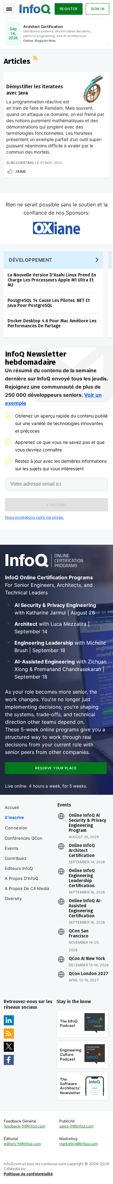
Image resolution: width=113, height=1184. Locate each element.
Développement (30, 260)
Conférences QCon (23, 838)
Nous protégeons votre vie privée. (34, 517)
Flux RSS (36, 58)
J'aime (20, 171)
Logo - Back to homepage (35, 8)
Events (11, 848)
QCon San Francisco (79, 934)
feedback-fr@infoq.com (24, 1126)
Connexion (16, 827)
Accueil (12, 807)
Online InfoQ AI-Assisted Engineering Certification (85, 908)
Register (69, 9)
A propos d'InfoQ (21, 878)
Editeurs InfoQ (19, 868)
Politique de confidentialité (28, 1173)
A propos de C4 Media (27, 888)
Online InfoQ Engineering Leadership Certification (82, 878)
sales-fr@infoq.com (76, 1126)
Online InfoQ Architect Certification (82, 850)
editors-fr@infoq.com (22, 1143)
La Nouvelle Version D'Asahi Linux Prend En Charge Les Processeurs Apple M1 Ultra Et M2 (52, 280)
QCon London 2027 (88, 973)
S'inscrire (14, 817)
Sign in (98, 9)
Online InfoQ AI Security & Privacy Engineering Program (87, 823)
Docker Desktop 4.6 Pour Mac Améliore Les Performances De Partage (52, 323)
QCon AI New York (87, 958)
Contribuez (15, 858)
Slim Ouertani (20, 163)
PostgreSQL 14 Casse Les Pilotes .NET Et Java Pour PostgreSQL (49, 303)
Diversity (13, 898)
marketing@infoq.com (78, 1143)
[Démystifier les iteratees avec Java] (92, 89)
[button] (56, 504)
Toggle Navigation (8, 8)
